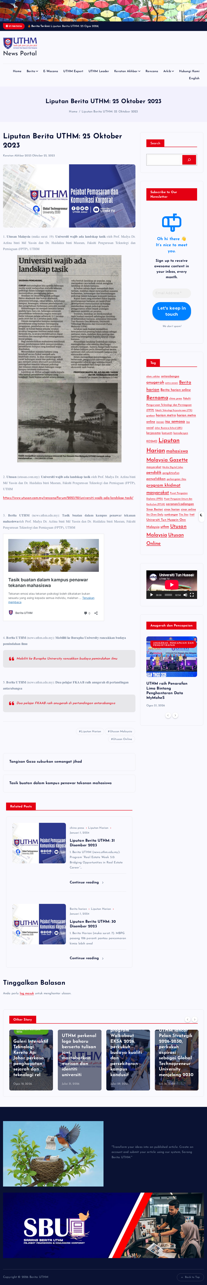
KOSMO (151, 441)
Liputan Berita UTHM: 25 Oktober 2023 (110, 111)
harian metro (166, 415)
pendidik (154, 473)
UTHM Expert (73, 71)
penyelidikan (156, 479)
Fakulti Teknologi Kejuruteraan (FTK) (173, 410)
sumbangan (171, 514)
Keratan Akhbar (125, 71)
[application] (171, 584)
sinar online (188, 509)
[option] (171, 672)
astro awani (171, 383)
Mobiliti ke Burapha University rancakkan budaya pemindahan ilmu (66, 658)
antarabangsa (170, 376)
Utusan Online (122, 739)
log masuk (27, 993)
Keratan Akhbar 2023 (17, 155)
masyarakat (154, 467)
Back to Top (192, 1277)
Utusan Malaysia (121, 731)
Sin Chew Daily (154, 514)
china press (77, 828)
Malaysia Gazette (167, 460)
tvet (192, 514)
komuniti (167, 433)
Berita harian (78, 909)
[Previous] (168, 715)
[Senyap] (185, 595)
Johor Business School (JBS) (168, 428)
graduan (150, 416)
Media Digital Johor (172, 467)
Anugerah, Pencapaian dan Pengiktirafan (173, 644)
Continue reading (85, 882)
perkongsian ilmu (176, 479)
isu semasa (175, 422)
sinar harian (172, 509)
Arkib (167, 71)
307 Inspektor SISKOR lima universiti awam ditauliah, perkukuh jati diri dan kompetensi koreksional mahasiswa (176, 1052)
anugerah (155, 383)
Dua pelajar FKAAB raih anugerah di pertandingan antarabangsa (65, 703)
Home (17, 71)
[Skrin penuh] (192, 595)
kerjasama (153, 433)
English (194, 78)
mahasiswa (177, 451)
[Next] (175, 715)
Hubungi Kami (189, 71)
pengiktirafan (171, 473)
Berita (31, 71)
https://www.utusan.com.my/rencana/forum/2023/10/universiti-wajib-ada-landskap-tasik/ (68, 498)
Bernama (157, 397)
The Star (183, 514)
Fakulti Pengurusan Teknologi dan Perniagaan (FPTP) (169, 404)
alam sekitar (153, 376)
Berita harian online (176, 390)
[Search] (189, 160)
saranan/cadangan (180, 504)
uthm (165, 527)
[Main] (152, 595)
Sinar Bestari (154, 509)
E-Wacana (50, 71)
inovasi (160, 422)
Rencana (152, 71)
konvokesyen (180, 433)
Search (155, 143)
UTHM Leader (99, 71)
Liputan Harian (91, 731)
